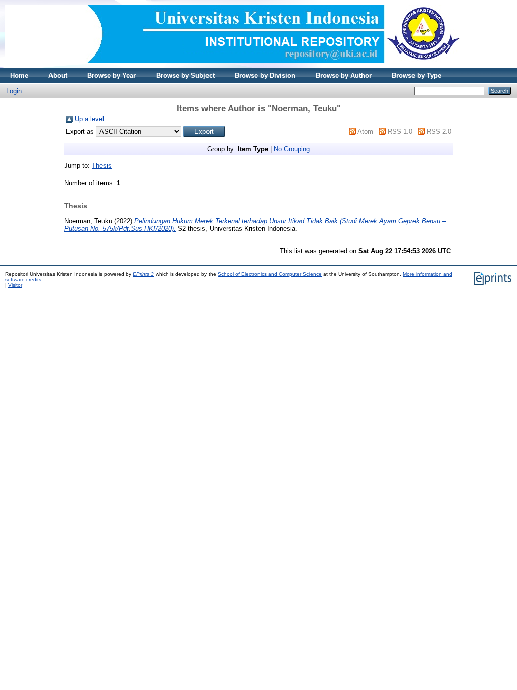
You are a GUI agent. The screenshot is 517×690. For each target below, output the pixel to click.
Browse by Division (265, 75)
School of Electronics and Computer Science (270, 274)
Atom (365, 131)
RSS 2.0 (439, 131)
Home (19, 75)
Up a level (89, 119)
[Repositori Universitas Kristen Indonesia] (233, 66)
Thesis (102, 165)
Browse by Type (416, 75)
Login (14, 91)
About (57, 75)
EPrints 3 (143, 274)
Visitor (15, 285)
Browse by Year (111, 75)
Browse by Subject (185, 75)
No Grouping (292, 149)
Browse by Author (344, 75)
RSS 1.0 (400, 131)
